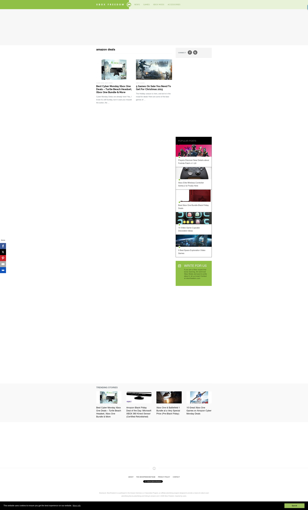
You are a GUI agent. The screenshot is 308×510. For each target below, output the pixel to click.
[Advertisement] (154, 27)
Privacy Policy (164, 477)
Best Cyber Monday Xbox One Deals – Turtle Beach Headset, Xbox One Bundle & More (114, 89)
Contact (176, 477)
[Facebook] (3, 246)
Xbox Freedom (110, 4)
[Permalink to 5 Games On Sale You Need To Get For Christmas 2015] (154, 79)
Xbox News (109, 83)
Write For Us (195, 265)
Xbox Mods (158, 5)
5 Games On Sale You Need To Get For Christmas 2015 (153, 88)
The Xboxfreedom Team (145, 477)
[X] (3, 252)
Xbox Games (140, 83)
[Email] (3, 264)
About (130, 477)
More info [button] (77, 506)
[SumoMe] (3, 270)
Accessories (174, 5)
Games (146, 5)
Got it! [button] (294, 506)
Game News (100, 83)
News (137, 5)
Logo (129, 4)
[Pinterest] (3, 258)
